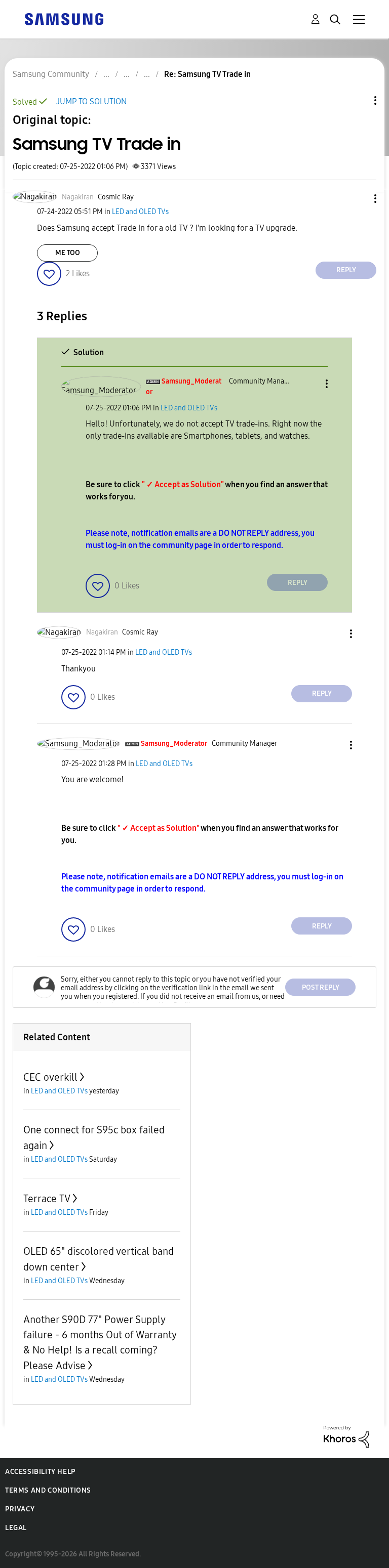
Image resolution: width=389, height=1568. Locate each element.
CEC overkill (50, 1077)
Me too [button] (67, 252)
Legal (16, 1527)
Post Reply (320, 987)
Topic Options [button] (358, 100)
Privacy (19, 1509)
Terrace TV (46, 1199)
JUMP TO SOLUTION (91, 101)
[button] (358, 198)
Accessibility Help (40, 1471)
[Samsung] (63, 18)
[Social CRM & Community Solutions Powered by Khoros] (346, 1436)
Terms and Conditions (48, 1490)
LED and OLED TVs (140, 211)
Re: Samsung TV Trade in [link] (207, 74)
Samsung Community (51, 74)
